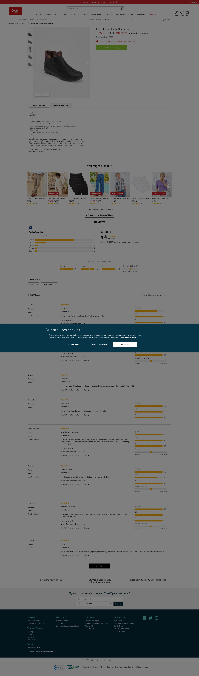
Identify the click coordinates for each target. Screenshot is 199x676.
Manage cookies (74, 344)
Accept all (125, 344)
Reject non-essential (99, 344)
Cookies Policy (130, 338)
